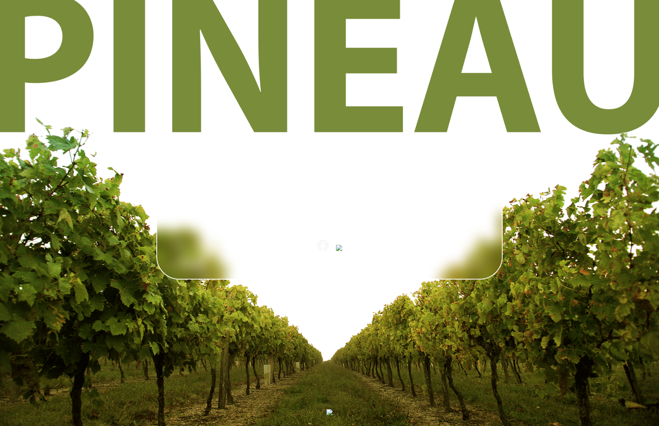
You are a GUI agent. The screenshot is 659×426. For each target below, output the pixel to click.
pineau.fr (329, 261)
